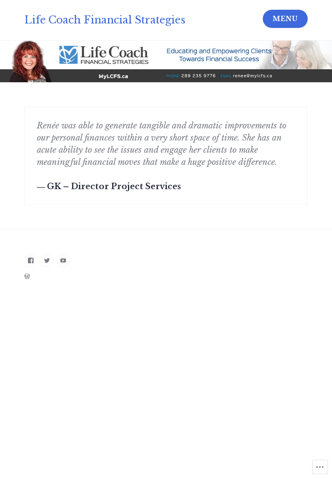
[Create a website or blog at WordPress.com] (27, 276)
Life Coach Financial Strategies (104, 20)
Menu (285, 19)
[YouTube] (63, 260)
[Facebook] (30, 260)
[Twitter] (46, 260)
